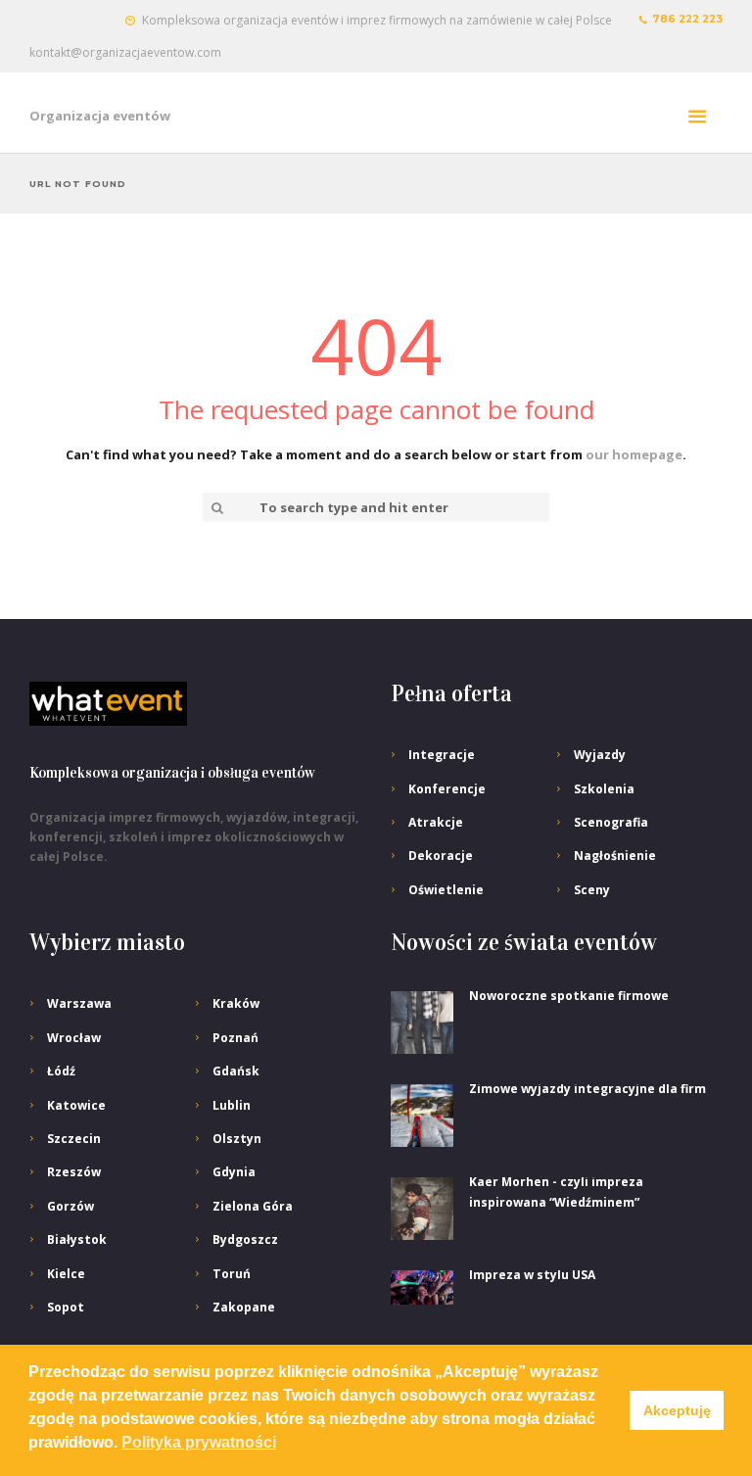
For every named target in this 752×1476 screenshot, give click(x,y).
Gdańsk (235, 1071)
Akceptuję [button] (677, 1410)
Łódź (61, 1071)
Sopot (65, 1307)
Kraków (235, 1003)
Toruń (231, 1273)
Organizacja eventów (99, 115)
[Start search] (215, 508)
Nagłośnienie (615, 855)
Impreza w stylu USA (532, 1274)
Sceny (592, 889)
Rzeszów (74, 1172)
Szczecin (74, 1138)
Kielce (66, 1273)
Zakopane (243, 1307)
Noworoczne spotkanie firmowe (569, 995)
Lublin (231, 1105)
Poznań (235, 1037)
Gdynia (234, 1172)
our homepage (634, 454)
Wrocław (74, 1037)
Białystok (77, 1239)
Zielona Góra (252, 1206)
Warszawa (79, 1003)
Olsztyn (236, 1138)
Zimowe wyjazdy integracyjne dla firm (587, 1088)
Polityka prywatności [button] (198, 1442)
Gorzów (70, 1206)
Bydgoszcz (245, 1239)
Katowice (76, 1105)
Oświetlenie (446, 889)
